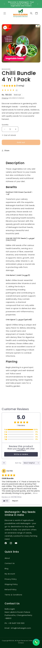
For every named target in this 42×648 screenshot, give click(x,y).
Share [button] (6, 150)
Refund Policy (11, 589)
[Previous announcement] (4, 3)
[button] (4, 13)
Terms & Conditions (13, 595)
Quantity (5, 125)
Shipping (5, 98)
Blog (6, 568)
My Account (10, 574)
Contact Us (10, 563)
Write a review (21, 454)
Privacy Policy (11, 579)
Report (15, 501)
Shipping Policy (11, 584)
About (7, 558)
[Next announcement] (37, 3)
